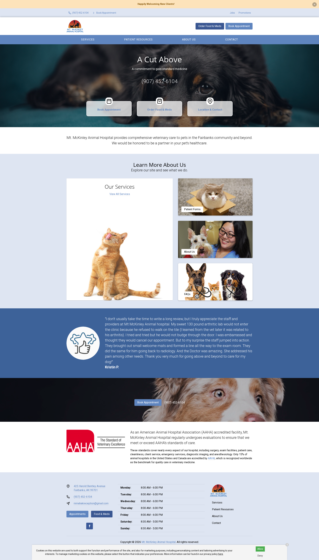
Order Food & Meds (209, 26)
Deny (260, 555)
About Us (189, 39)
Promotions (245, 12)
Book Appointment (239, 26)
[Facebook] (89, 526)
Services (88, 39)
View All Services (119, 194)
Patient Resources (138, 39)
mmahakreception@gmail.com (91, 503)
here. (220, 554)
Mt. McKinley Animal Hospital (159, 542)
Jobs (232, 12)
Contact (231, 39)
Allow (260, 549)
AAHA (211, 458)
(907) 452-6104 (160, 81)
